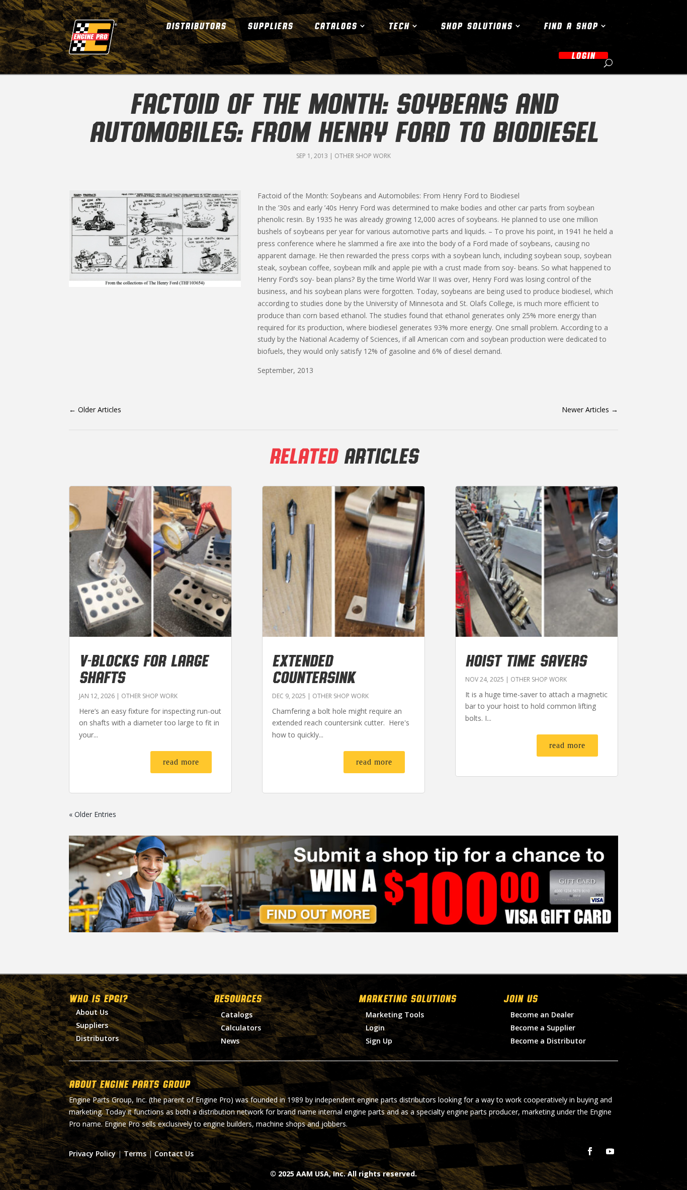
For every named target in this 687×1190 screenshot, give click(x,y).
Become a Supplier (542, 1027)
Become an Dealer (542, 1014)
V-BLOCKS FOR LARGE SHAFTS (143, 668)
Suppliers (270, 25)
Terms (135, 1153)
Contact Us (174, 1153)
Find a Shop (571, 25)
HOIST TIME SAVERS (525, 660)
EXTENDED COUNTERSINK (313, 668)
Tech (398, 25)
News (230, 1041)
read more (181, 762)
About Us (92, 1012)
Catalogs (335, 25)
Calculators (241, 1027)
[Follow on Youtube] (610, 1151)
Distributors (196, 25)
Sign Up (379, 1041)
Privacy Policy (92, 1153)
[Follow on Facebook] (590, 1151)
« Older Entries (92, 814)
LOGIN (583, 55)
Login (375, 1027)
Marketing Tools (395, 1014)
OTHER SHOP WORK (362, 156)
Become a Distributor (548, 1041)
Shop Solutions (476, 25)
